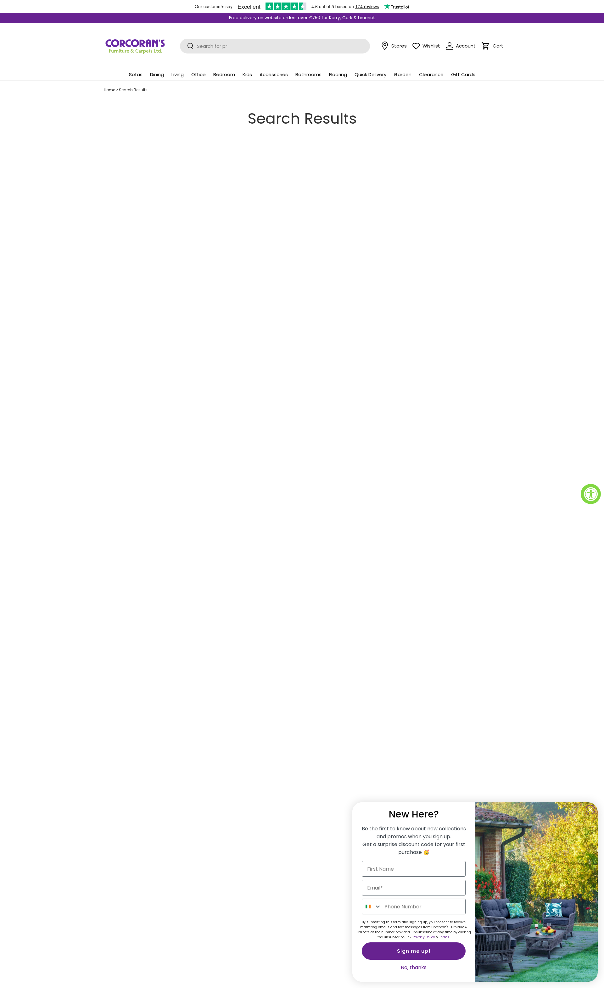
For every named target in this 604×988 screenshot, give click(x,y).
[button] (486, 46)
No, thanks (414, 967)
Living (177, 74)
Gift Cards (463, 74)
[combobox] (371, 906)
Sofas (136, 74)
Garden (402, 74)
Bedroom (224, 74)
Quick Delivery (370, 74)
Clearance (431, 74)
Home (109, 90)
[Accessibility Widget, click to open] (591, 494)
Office (198, 74)
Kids (247, 74)
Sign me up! (413, 951)
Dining (157, 74)
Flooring (338, 74)
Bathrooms (308, 74)
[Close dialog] (590, 809)
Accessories (274, 74)
